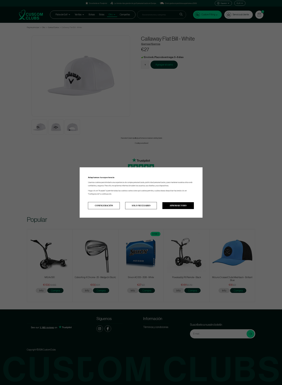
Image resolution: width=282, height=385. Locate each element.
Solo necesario (141, 205)
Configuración (104, 205)
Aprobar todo (178, 205)
